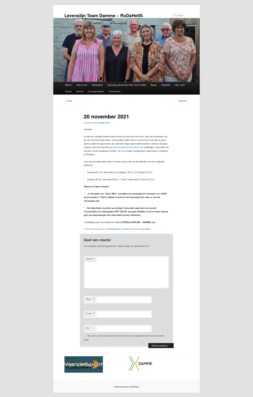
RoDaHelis (165, 85)
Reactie (90, 258)
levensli (126, 229)
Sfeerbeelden (97, 85)
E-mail (90, 313)
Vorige (68, 101)
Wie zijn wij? (82, 85)
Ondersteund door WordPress (126, 386)
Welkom (68, 85)
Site (87, 328)
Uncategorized (112, 229)
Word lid (79, 91)
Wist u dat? (180, 85)
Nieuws (154, 85)
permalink (146, 229)
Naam (90, 299)
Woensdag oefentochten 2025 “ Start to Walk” (127, 85)
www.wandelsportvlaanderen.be (128, 147)
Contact (68, 91)
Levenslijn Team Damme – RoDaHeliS (103, 15)
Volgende (184, 101)
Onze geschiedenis (96, 91)
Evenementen (114, 91)
